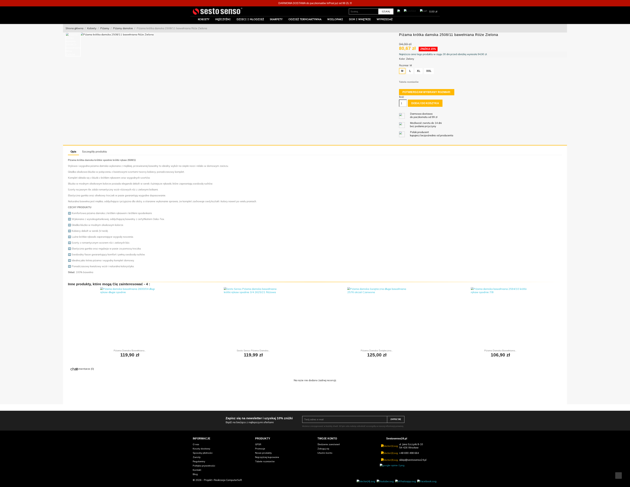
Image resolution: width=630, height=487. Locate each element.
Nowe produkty (263, 452)
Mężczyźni (223, 19)
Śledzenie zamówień (328, 444)
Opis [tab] (73, 151)
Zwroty (196, 457)
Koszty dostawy (201, 448)
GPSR (258, 444)
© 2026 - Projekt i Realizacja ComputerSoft (217, 480)
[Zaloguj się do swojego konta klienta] (398, 10)
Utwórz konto (324, 452)
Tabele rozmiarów (265, 461)
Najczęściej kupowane (267, 457)
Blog (195, 474)
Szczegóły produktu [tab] (94, 151)
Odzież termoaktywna (304, 19)
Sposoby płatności (202, 452)
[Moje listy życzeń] (410, 10)
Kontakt (197, 469)
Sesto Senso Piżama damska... (253, 350)
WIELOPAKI (335, 19)
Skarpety (276, 19)
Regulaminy (199, 461)
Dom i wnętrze (360, 19)
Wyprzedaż (385, 19)
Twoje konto (327, 438)
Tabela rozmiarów (409, 82)
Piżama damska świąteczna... (377, 350)
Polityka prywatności (204, 465)
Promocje (260, 448)
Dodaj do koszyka (425, 103)
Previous (85, 34)
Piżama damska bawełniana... (130, 350)
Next (391, 34)
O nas (196, 444)
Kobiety (203, 19)
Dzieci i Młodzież (250, 19)
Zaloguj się (323, 448)
